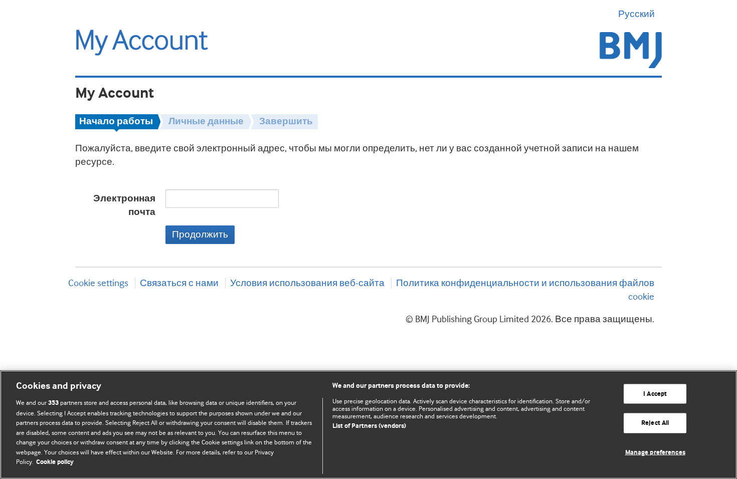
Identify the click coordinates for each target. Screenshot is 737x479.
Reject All (655, 423)
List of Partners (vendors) (369, 426)
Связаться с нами (179, 283)
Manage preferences (655, 452)
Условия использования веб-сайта (307, 283)
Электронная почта (124, 205)
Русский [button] (636, 14)
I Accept (655, 393)
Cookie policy (55, 462)
